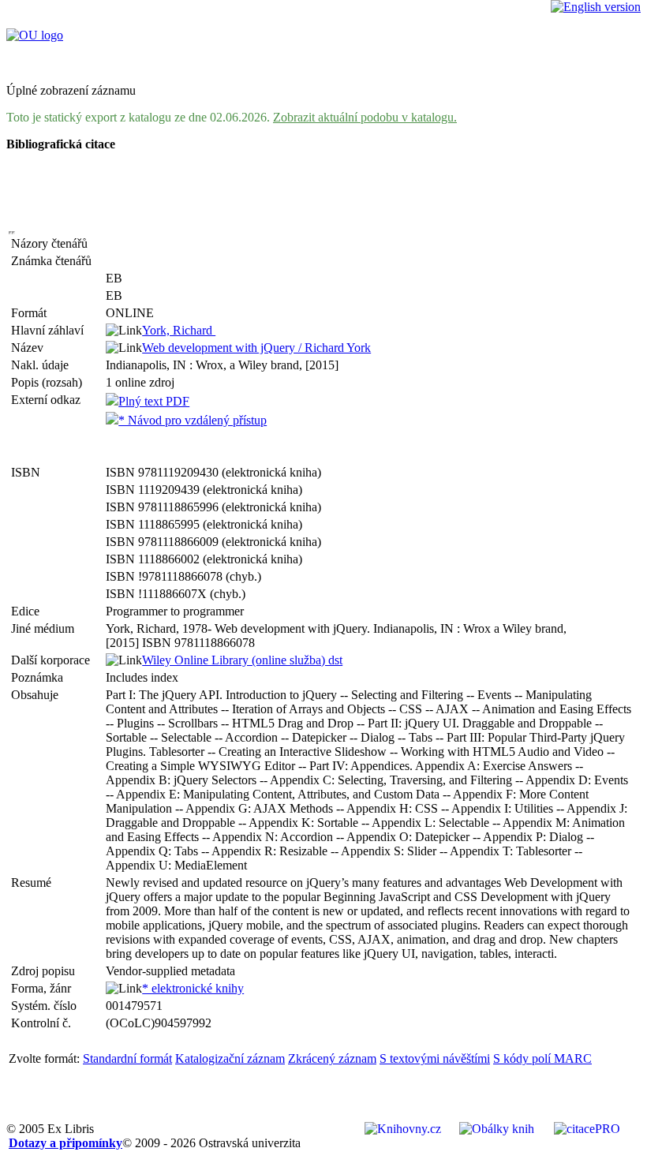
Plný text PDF (153, 401)
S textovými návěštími (435, 1058)
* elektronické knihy (193, 988)
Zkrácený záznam (332, 1058)
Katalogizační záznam (230, 1058)
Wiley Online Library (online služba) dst (242, 660)
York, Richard (178, 330)
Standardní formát (127, 1058)
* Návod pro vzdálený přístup (192, 420)
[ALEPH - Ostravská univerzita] (34, 35)
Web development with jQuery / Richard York (256, 347)
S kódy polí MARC (542, 1058)
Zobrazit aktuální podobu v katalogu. (365, 117)
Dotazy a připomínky (65, 1143)
